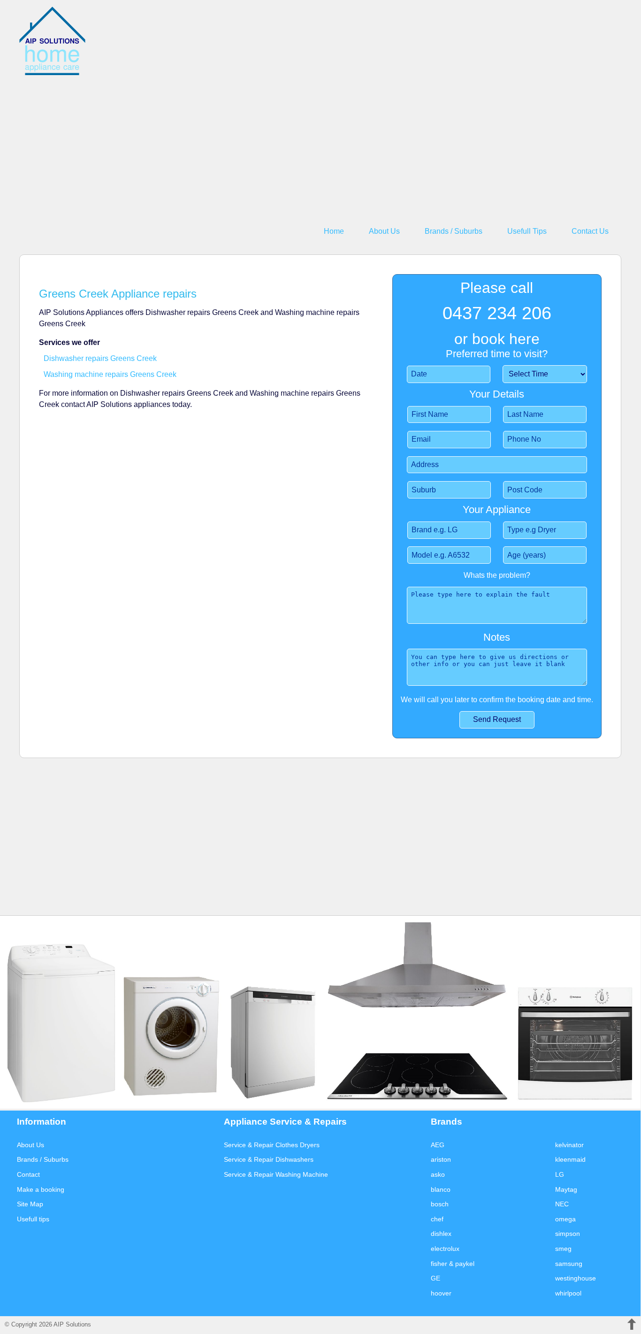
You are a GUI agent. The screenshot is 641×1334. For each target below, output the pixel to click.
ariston (441, 1159)
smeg (563, 1248)
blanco (440, 1189)
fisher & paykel (452, 1263)
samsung (568, 1263)
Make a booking (40, 1189)
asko (438, 1174)
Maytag (566, 1189)
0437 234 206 (497, 313)
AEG (437, 1145)
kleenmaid (570, 1159)
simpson (567, 1233)
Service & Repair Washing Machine (276, 1174)
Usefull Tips (527, 231)
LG (559, 1174)
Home (334, 231)
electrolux (445, 1248)
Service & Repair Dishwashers (268, 1159)
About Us (384, 231)
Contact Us (590, 231)
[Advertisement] (300, 142)
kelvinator (569, 1145)
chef (437, 1219)
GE (435, 1278)
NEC (562, 1204)
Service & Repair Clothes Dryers (272, 1145)
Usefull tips (33, 1219)
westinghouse (575, 1278)
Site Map (30, 1204)
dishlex (441, 1233)
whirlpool (568, 1293)
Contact (28, 1174)
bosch (440, 1204)
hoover (441, 1293)
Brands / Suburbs (453, 231)
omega (565, 1219)
